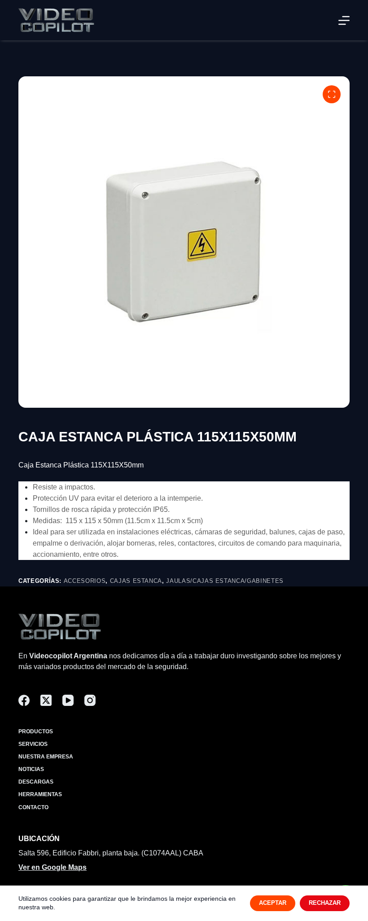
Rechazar (325, 902)
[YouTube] (68, 700)
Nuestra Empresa (45, 757)
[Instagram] (90, 700)
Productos (35, 731)
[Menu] (344, 20)
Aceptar (272, 902)
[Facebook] (24, 700)
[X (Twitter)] (46, 700)
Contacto (33, 807)
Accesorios (85, 580)
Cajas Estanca (136, 580)
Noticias (31, 769)
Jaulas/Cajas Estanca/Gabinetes (225, 580)
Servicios (33, 744)
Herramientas (40, 794)
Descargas (35, 782)
